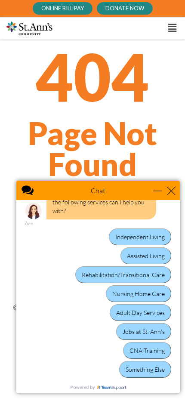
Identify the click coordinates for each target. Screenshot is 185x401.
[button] (125, 28)
